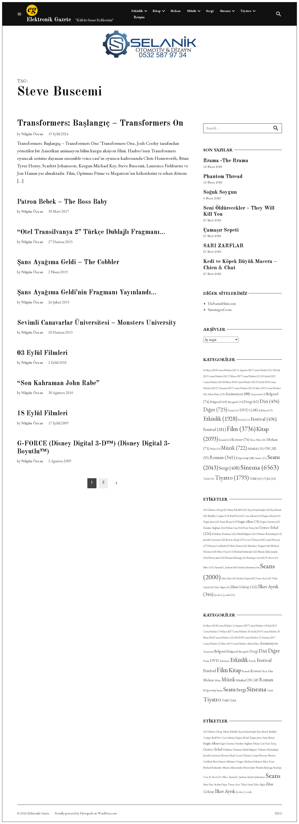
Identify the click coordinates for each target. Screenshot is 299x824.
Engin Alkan (249, 521)
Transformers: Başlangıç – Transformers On (100, 123)
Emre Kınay (228, 521)
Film (241, 428)
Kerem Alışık (235, 539)
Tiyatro (245, 11)
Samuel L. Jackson (226, 567)
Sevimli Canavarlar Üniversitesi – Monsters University (96, 323)
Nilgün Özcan (32, 133)
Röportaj (245, 458)
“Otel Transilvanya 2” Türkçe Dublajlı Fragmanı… (91, 232)
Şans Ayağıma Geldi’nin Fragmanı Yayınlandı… (87, 292)
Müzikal (256, 448)
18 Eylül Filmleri (42, 413)
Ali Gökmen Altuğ (214, 509)
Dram (233, 410)
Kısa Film (258, 440)
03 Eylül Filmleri (42, 353)
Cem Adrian (253, 516)
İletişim (139, 17)
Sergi (210, 11)
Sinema (225, 11)
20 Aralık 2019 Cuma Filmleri (262, 631)
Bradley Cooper (218, 516)
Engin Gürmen (270, 521)
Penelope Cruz (256, 557)
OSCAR (252, 680)
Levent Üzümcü (254, 539)
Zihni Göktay (244, 586)
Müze (215, 448)
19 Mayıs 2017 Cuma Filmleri (244, 376)
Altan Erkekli (237, 510)
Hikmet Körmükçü (269, 534)
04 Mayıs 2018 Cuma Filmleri (219, 370)
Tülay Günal (247, 784)
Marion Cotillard (218, 545)
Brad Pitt (236, 516)
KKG (278, 813)
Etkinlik (137, 11)
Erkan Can (234, 528)
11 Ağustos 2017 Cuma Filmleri (254, 370)
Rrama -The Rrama (225, 160)
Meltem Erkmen (253, 761)
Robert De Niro (218, 777)
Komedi (225, 439)
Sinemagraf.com (219, 309)
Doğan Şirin (211, 521)
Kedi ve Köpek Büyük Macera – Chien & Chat (240, 264)
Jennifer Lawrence (214, 539)
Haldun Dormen (224, 534)
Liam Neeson (260, 755)
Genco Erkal (212, 749)
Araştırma (258, 394)
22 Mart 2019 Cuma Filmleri (232, 643)
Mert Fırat (225, 552)
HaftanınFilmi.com (222, 303)
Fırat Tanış (251, 527)
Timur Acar (263, 578)
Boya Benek (262, 731)
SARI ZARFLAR (223, 245)
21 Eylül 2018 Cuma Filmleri (244, 637)
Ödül (256, 478)
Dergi (251, 401)
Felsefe (244, 419)
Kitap (157, 11)
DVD (248, 409)
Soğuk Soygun (220, 192)
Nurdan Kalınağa (235, 557)
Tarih (208, 479)
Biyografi (235, 402)
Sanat (261, 458)
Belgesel (218, 401)
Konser (240, 439)
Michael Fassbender (245, 551)
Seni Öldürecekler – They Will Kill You (238, 211)
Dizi (269, 401)
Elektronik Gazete (48, 20)
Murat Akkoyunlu (232, 767)
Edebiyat (265, 410)
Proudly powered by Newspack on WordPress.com (86, 813)
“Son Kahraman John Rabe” (58, 383)
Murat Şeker (216, 557)
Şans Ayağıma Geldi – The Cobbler (68, 262)
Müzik (191, 11)
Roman (222, 457)
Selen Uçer (228, 578)
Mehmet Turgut (259, 545)
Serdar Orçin (245, 578)
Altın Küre (216, 394)
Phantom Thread (222, 176)
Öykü (269, 479)
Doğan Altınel (271, 516)
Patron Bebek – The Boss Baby (62, 202)
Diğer (215, 409)
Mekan (176, 11)
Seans (229, 689)
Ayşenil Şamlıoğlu (258, 509)
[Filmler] (19, 14)
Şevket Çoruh (224, 595)
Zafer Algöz (222, 587)
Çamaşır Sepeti (221, 230)
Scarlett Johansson (248, 567)
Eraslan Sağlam (214, 528)
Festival (264, 419)
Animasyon (237, 393)
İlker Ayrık (225, 791)
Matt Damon (238, 545)
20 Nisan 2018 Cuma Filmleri (239, 382)
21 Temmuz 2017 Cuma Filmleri (234, 388)
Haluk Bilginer (246, 534)
